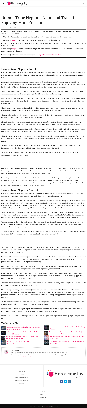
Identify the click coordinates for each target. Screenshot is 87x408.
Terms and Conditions (43, 400)
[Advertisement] (43, 11)
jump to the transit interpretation (49, 55)
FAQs (43, 391)
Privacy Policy (43, 397)
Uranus (14, 40)
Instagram (20, 357)
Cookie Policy (43, 394)
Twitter (25, 357)
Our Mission (22, 371)
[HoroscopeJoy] (17, 3)
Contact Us (21, 383)
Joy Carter (5, 27)
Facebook (33, 357)
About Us (22, 368)
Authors (22, 374)
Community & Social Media (21, 377)
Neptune (15, 49)
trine (28, 115)
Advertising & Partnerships (21, 380)
